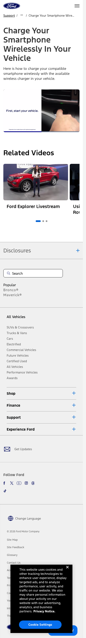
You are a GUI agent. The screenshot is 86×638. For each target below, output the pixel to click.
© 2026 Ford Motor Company (23, 531)
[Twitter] (11, 483)
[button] (41, 393)
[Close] (67, 570)
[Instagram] (26, 483)
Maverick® (12, 295)
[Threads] (33, 483)
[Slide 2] (43, 221)
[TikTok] (5, 491)
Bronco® (11, 290)
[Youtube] (19, 483)
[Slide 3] (46, 221)
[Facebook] (5, 483)
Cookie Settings (40, 625)
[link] (12, 539)
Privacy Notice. (44, 611)
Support (9, 16)
